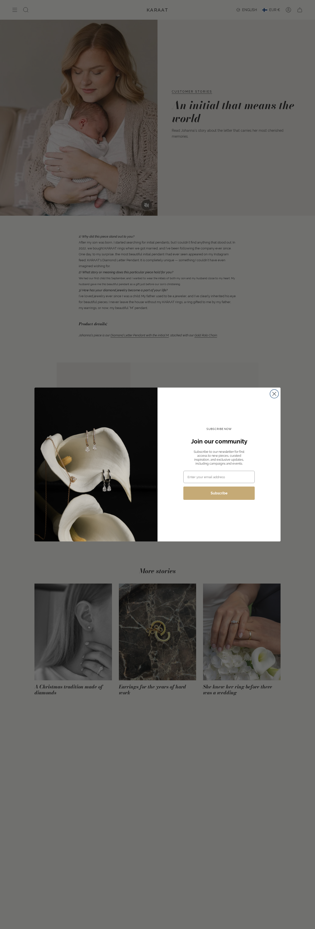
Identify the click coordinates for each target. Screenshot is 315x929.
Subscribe (219, 493)
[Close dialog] (274, 394)
